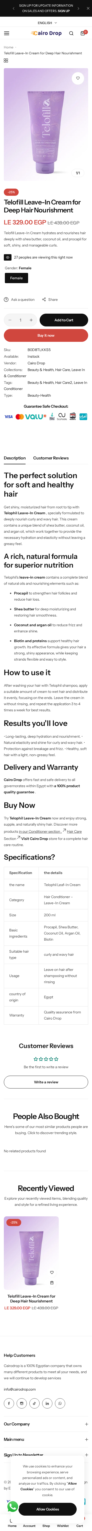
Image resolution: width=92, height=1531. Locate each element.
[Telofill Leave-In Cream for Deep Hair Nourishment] (31, 1253)
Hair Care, (63, 369)
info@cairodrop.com (20, 1389)
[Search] (71, 33)
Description (15, 457)
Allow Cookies (47, 1509)
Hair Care (74, 831)
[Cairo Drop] (46, 33)
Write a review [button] (46, 1082)
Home (8, 47)
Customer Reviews (50, 457)
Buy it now (46, 335)
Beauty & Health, (41, 369)
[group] (46, 124)
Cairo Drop (36, 363)
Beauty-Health (39, 395)
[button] (13, 8)
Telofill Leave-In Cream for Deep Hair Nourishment (31, 1298)
